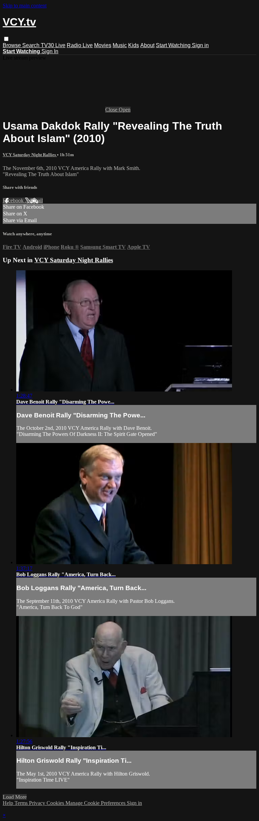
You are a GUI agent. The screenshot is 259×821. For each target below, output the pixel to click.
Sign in (200, 45)
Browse (12, 45)
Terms (22, 803)
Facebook (14, 200)
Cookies (56, 803)
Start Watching (174, 45)
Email (36, 200)
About (147, 45)
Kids (133, 45)
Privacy (38, 803)
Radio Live (80, 45)
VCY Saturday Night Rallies (30, 154)
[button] (6, 39)
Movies (102, 45)
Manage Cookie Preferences (96, 803)
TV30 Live (53, 45)
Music (120, 45)
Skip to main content (25, 5)
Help (9, 803)
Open (125, 109)
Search (31, 45)
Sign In (49, 51)
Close (112, 109)
